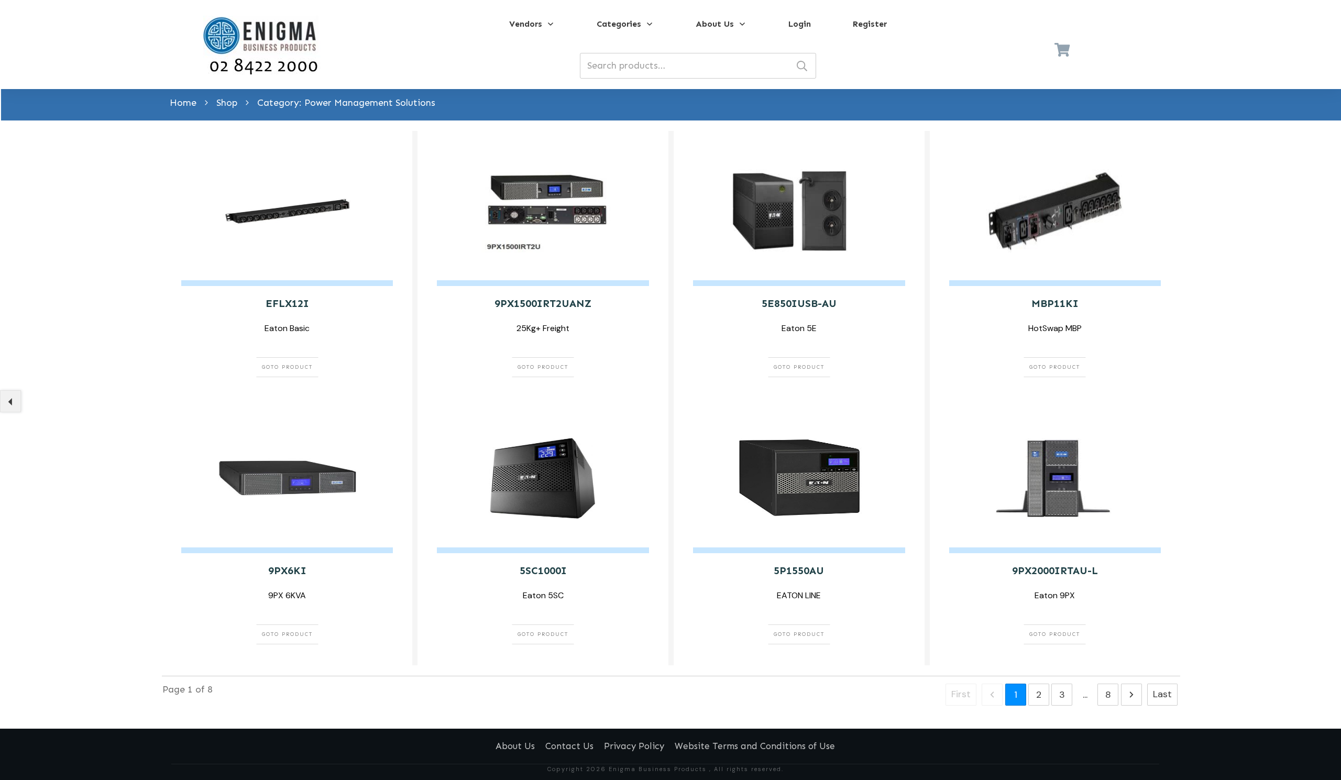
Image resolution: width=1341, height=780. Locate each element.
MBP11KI (1055, 303)
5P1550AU (799, 570)
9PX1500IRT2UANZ (542, 303)
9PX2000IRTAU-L (1055, 570)
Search (802, 66)
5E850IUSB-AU (799, 303)
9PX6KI (287, 570)
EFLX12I (287, 303)
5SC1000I (543, 570)
